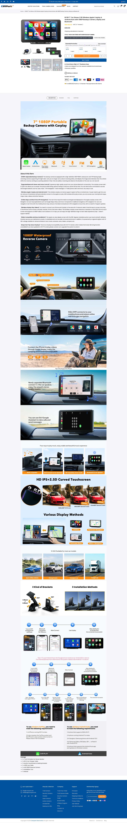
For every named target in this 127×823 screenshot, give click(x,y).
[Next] (60, 37)
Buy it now (85, 60)
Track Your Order (62, 791)
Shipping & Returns (77, 796)
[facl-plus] (72, 56)
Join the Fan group (77, 806)
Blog (58, 806)
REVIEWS (61, 98)
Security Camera (47, 793)
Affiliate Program (62, 803)
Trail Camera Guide (62, 793)
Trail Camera (46, 791)
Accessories (46, 803)
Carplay (45, 796)
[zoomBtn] (60, 55)
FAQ (69, 98)
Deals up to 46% (47, 806)
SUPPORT (75, 6)
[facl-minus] (66, 56)
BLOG (68, 6)
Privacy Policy (76, 801)
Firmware (74, 791)
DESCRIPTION (52, 98)
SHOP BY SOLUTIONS (33, 6)
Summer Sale (61, 6)
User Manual (75, 803)
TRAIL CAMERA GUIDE (48, 6)
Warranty (75, 793)
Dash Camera (47, 798)
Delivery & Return (72, 73)
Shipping (67, 31)
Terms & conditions (77, 798)
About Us (59, 811)
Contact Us (60, 808)
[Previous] (23, 37)
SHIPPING (76, 98)
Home (22, 11)
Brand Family (61, 801)
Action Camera (47, 801)
